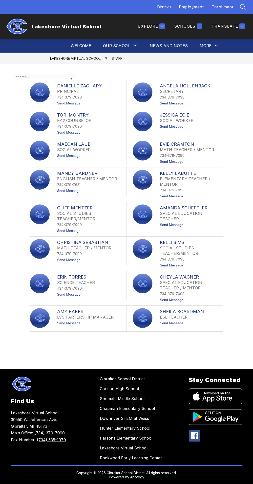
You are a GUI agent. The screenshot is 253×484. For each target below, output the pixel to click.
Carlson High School (119, 388)
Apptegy (137, 477)
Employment (191, 6)
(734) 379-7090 (49, 432)
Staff (117, 58)
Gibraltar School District (122, 378)
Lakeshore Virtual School (75, 58)
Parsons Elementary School (126, 438)
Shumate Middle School (122, 398)
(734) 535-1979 (51, 439)
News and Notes (169, 45)
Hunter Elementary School (125, 428)
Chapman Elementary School (127, 408)
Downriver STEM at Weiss (124, 418)
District (164, 6)
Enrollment (222, 6)
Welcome (81, 45)
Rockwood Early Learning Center (131, 457)
